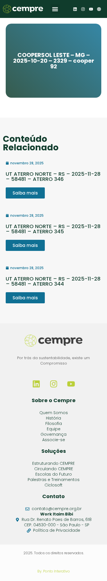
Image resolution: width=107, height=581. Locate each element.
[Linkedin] (75, 9)
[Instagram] (83, 9)
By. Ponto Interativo (53, 571)
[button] (55, 9)
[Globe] (99, 9)
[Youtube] (91, 9)
